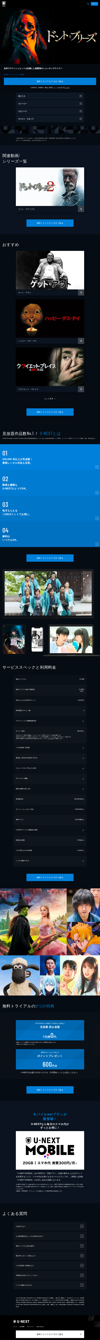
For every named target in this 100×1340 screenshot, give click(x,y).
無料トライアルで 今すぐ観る (50, 81)
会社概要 (22, 1326)
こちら (67, 87)
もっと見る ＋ (50, 398)
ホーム (15, 1326)
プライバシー (30, 1326)
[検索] (88, 4)
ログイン (94, 4)
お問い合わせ (40, 1326)
